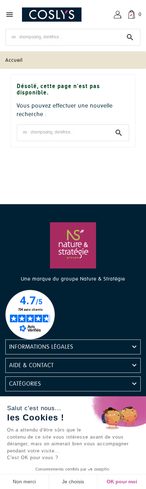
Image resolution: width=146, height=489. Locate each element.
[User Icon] (117, 14)
